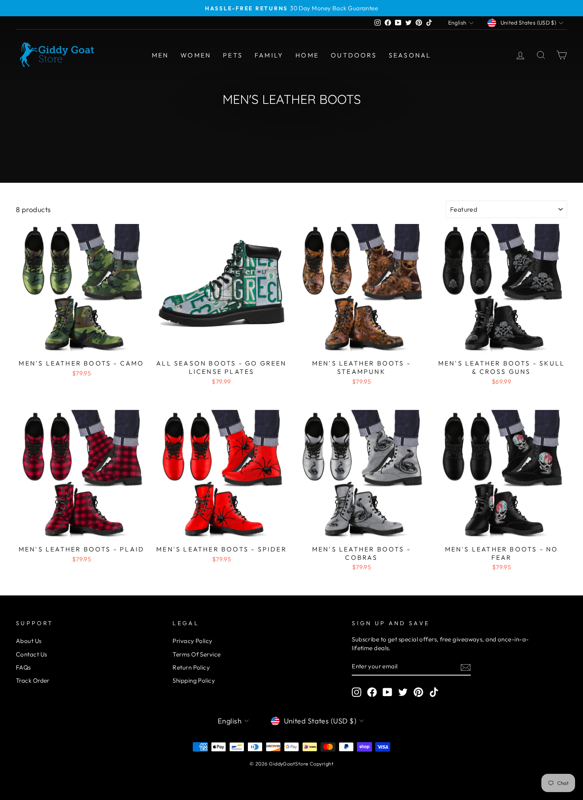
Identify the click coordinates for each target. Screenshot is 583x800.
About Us (29, 641)
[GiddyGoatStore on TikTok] (434, 692)
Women (195, 55)
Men (160, 55)
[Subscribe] (465, 667)
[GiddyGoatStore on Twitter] (403, 692)
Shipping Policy (194, 680)
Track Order (33, 680)
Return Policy (191, 667)
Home (307, 55)
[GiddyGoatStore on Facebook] (372, 692)
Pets (233, 55)
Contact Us (31, 654)
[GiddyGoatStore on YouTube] (387, 692)
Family (269, 55)
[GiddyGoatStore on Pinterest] (418, 692)
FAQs (23, 667)
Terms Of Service (197, 654)
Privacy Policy (192, 641)
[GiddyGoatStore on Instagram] (356, 692)
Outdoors (354, 55)
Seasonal (410, 55)
